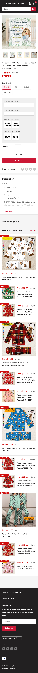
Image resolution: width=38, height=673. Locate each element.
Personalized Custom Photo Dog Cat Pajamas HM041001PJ (18, 278)
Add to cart (19, 161)
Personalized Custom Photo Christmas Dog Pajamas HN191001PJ (25, 294)
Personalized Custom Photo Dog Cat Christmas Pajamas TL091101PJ (26, 465)
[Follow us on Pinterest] (15, 648)
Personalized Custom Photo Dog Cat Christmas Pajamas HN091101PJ (15, 364)
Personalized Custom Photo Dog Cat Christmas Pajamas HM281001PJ (26, 483)
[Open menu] (3, 3)
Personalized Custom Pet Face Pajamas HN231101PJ (16, 535)
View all (33, 231)
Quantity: (5, 147)
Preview (19, 155)
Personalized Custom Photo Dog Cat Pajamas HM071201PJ (25, 568)
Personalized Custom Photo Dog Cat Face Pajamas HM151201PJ (25, 397)
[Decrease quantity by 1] (12, 146)
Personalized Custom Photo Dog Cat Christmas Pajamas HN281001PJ (26, 551)
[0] (34, 3)
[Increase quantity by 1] (23, 146)
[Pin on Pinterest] (26, 169)
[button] (19, 101)
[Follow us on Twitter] (7, 648)
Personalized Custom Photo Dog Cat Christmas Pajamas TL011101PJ (26, 312)
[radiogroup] (19, 124)
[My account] (30, 3)
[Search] (33, 9)
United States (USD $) (10, 638)
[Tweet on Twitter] (30, 169)
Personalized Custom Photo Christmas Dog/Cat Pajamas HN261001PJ (26, 379)
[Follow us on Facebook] (3, 648)
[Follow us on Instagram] (11, 648)
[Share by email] (34, 169)
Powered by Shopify (8, 668)
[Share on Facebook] (22, 169)
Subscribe (9, 628)
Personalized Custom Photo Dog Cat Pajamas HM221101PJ (18, 449)
